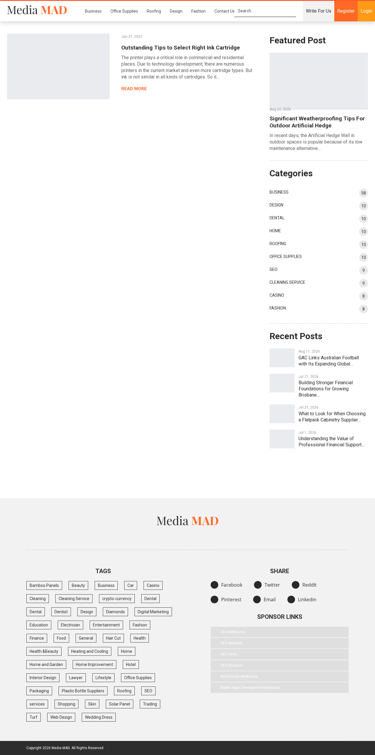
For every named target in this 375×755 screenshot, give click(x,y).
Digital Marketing (153, 611)
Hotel (131, 664)
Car (130, 585)
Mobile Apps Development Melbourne (250, 688)
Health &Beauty (44, 651)
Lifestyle (103, 677)
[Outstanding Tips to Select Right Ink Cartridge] (58, 66)
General (86, 638)
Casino (277, 295)
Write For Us (318, 11)
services (37, 704)
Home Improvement (94, 664)
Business (93, 11)
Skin (92, 704)
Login (366, 11)
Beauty (78, 585)
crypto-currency (117, 598)
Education (39, 625)
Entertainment (106, 625)
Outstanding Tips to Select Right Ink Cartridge (180, 47)
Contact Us (224, 11)
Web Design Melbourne (239, 676)
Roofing (154, 11)
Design (176, 11)
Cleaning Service (287, 282)
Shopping (66, 704)
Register (346, 11)
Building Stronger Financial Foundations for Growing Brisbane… (326, 389)
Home (275, 230)
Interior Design (43, 677)
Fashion (198, 11)
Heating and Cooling (89, 651)
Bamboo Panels (44, 585)
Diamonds (115, 611)
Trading (150, 704)
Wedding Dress (98, 717)
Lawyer (76, 677)
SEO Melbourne (233, 632)
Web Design (61, 717)
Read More (134, 88)
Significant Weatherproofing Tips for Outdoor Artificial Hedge (317, 122)
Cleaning (38, 598)
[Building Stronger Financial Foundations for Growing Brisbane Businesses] (282, 383)
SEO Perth (229, 654)
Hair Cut (113, 638)
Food (61, 638)
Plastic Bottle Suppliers (83, 691)
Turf (34, 717)
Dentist (61, 611)
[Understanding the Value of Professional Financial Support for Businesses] (282, 439)
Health (140, 638)
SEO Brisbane (232, 665)
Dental (277, 218)
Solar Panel (119, 704)
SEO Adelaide (232, 643)
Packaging (39, 691)
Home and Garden (46, 664)
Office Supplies (124, 11)
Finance (37, 638)
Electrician (70, 625)
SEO (273, 269)
